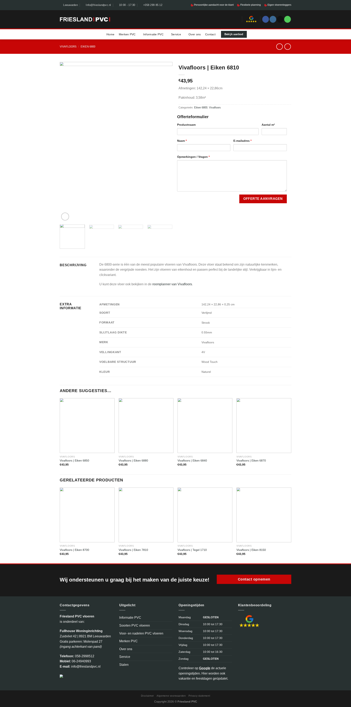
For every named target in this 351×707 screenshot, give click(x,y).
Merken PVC (127, 34)
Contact (210, 34)
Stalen (124, 664)
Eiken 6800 (88, 46)
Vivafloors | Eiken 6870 (251, 460)
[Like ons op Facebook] (265, 19)
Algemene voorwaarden (171, 695)
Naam (182, 140)
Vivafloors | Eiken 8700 (74, 549)
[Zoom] (65, 217)
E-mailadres (242, 140)
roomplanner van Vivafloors (172, 284)
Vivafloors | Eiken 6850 (74, 460)
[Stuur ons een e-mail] (280, 19)
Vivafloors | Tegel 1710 (192, 549)
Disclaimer (147, 695)
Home (110, 34)
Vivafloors (68, 46)
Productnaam (186, 124)
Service (176, 34)
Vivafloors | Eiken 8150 (251, 549)
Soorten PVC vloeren (134, 625)
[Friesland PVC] (85, 19)
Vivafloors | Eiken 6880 (133, 460)
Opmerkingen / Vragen (193, 156)
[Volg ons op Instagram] (273, 19)
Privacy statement (199, 695)
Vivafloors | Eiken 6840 (192, 460)
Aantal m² (268, 124)
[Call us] (287, 19)
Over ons (194, 34)
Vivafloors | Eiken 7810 (133, 549)
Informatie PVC (153, 34)
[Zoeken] (237, 19)
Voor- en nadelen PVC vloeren (141, 633)
